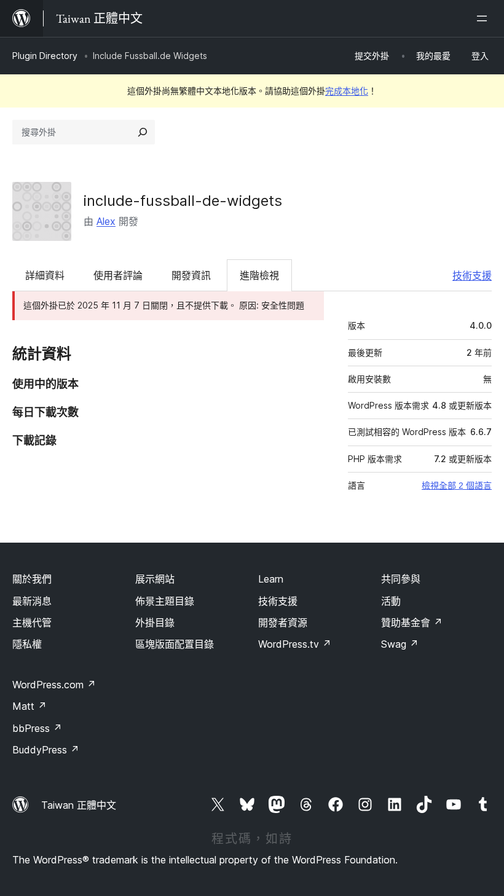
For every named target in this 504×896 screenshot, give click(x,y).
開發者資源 (282, 622)
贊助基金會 (412, 622)
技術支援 (472, 275)
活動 (391, 601)
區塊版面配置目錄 (174, 644)
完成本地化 (346, 90)
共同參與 (400, 579)
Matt (29, 706)
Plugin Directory (44, 55)
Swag (400, 644)
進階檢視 (259, 275)
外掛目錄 (155, 622)
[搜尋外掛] (142, 132)
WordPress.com (54, 684)
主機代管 (32, 622)
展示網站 (155, 579)
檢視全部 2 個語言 (457, 485)
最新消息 (32, 601)
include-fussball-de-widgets (183, 201)
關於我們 (32, 579)
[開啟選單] (484, 18)
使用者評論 (118, 275)
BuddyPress (45, 750)
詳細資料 (45, 275)
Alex (106, 221)
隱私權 (27, 644)
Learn (270, 579)
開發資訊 (191, 275)
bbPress (37, 728)
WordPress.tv (294, 644)
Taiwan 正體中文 (78, 805)
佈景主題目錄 (164, 601)
